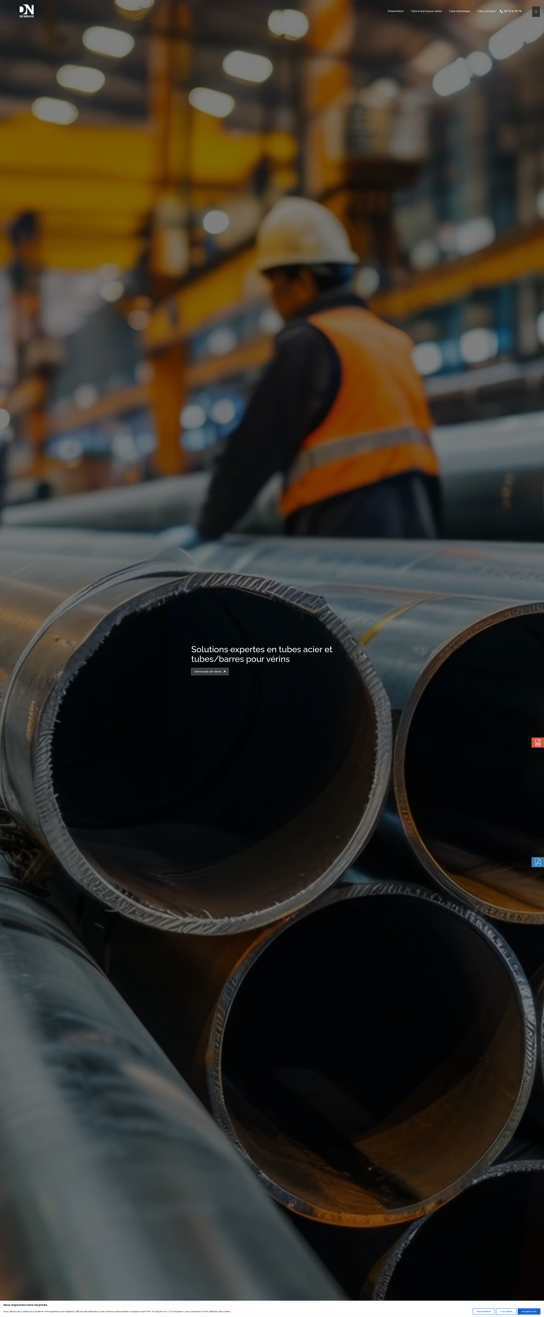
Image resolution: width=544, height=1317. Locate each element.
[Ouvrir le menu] (536, 11)
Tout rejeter (506, 1311)
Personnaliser (484, 1311)
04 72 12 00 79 (513, 11)
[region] (272, 1309)
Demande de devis (207, 672)
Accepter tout (529, 1311)
